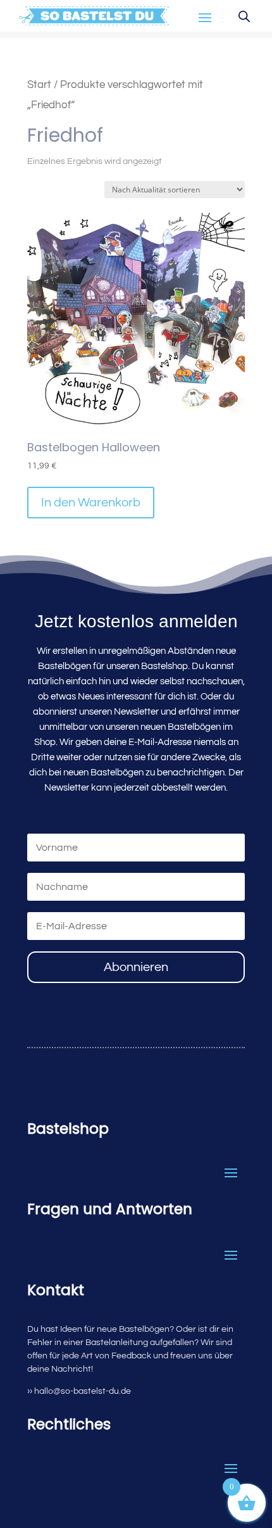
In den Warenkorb (90, 502)
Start (39, 84)
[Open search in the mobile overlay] (244, 16)
